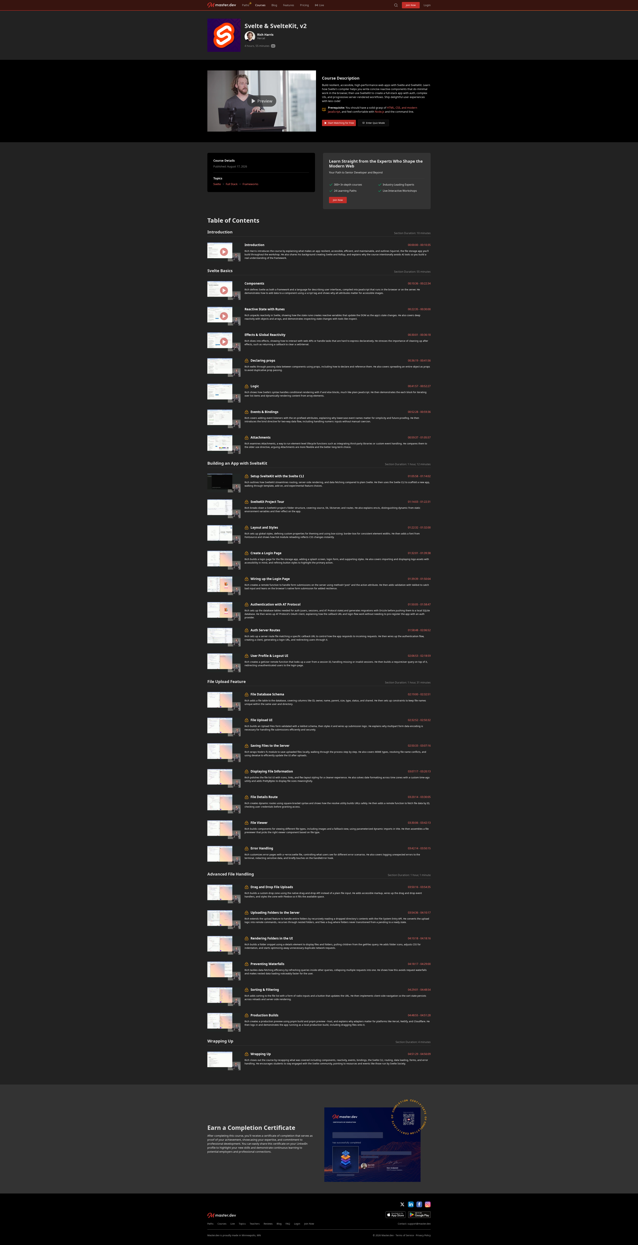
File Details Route (264, 797)
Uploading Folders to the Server (275, 912)
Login (427, 5)
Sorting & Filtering (265, 989)
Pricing (304, 5)
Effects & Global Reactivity (265, 335)
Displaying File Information (272, 771)
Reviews (268, 1223)
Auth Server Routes (265, 630)
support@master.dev (419, 1223)
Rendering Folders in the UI (272, 938)
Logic (255, 386)
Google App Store (419, 1214)
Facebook (419, 1204)
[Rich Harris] (250, 36)
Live (232, 1223)
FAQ (288, 1223)
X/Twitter (402, 1204)
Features (288, 5)
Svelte (217, 184)
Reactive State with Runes (265, 309)
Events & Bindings (264, 412)
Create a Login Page (266, 553)
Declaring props (263, 360)
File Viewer (259, 823)
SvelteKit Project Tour (267, 502)
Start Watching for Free (341, 122)
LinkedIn (411, 1204)
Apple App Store (396, 1214)
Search (396, 5)
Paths (245, 5)
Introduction (254, 245)
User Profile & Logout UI (269, 656)
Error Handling (262, 848)
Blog (274, 5)
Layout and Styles (264, 527)
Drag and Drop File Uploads (272, 887)
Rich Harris (265, 35)
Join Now (411, 5)
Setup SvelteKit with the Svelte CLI (277, 476)
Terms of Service (405, 1235)
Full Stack (232, 184)
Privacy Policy (423, 1235)
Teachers (255, 1223)
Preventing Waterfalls (267, 964)
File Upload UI (261, 720)
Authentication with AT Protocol (276, 604)
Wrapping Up (261, 1054)
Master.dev (221, 5)
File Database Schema (267, 694)
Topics (242, 1223)
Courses (260, 5)
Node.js (379, 111)
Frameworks (250, 184)
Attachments (260, 437)
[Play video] (261, 101)
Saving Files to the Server (270, 745)
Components (254, 283)
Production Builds (264, 1015)
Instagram (428, 1204)
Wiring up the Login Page (270, 579)
